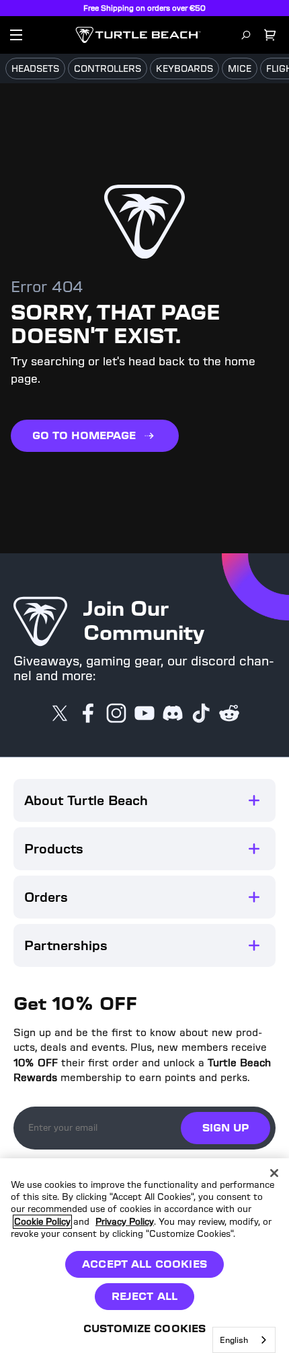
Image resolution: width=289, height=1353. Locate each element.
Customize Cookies (144, 1328)
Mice (239, 69)
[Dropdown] (16, 35)
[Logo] (138, 35)
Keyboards (184, 69)
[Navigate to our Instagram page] (116, 714)
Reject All (145, 1296)
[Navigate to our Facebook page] (88, 714)
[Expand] (254, 800)
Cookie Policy (42, 1221)
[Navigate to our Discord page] (173, 714)
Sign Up (225, 1127)
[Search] (246, 35)
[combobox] (244, 1340)
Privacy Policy (124, 1221)
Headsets (35, 69)
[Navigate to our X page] (60, 714)
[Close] (274, 1173)
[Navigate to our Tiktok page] (201, 714)
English (234, 1340)
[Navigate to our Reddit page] (229, 714)
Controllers (107, 69)
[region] (144, 1255)
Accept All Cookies (144, 1264)
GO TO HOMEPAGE (84, 435)
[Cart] (270, 35)
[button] (144, 800)
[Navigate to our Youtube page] (144, 714)
